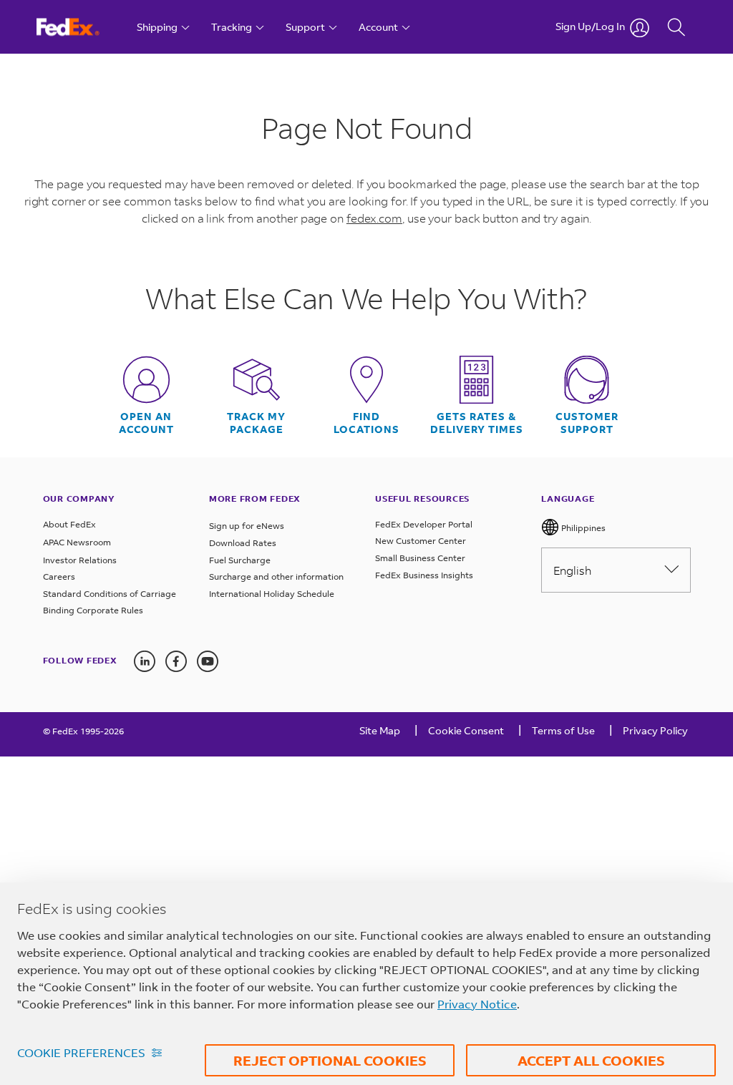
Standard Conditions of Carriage (109, 593)
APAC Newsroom (77, 542)
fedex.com (374, 217)
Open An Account (146, 423)
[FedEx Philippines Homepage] (81, 27)
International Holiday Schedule (271, 593)
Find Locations (366, 423)
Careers (59, 576)
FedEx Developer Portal (423, 524)
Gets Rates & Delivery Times (476, 423)
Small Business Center (420, 558)
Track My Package (256, 423)
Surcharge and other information (276, 576)
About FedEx (69, 524)
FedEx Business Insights (424, 575)
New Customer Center (420, 540)
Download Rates (242, 542)
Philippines (582, 527)
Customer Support (586, 423)
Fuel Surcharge (240, 560)
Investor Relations (80, 560)
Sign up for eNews (246, 525)
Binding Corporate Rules (93, 610)
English (572, 570)
